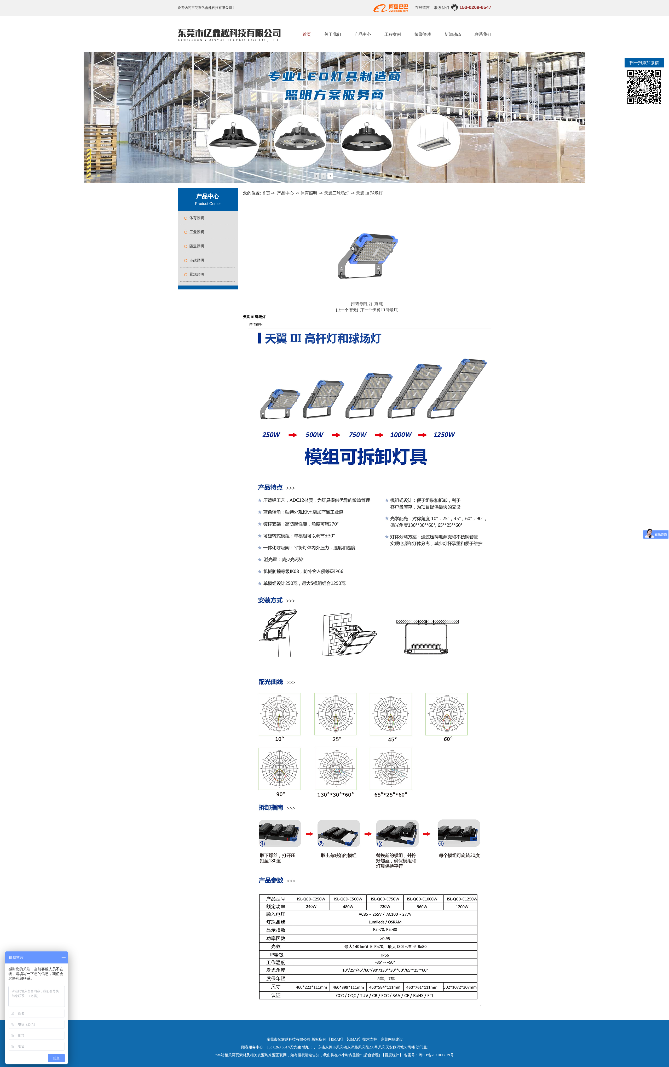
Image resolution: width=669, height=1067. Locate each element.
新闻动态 (453, 34)
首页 (307, 34)
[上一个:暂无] (347, 310)
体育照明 (196, 218)
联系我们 (441, 8)
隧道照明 (196, 246)
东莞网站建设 (392, 1039)
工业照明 (196, 232)
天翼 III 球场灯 (369, 193)
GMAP (353, 1039)
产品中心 (362, 34)
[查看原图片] (361, 304)
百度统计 (392, 1055)
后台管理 (371, 1055)
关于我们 (332, 34)
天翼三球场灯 (336, 193)
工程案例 (392, 34)
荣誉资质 (422, 34)
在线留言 (423, 8)
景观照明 (196, 274)
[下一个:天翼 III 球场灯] (379, 310)
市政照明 (196, 260)
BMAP (336, 1039)
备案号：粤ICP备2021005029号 (429, 1055)
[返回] (378, 304)
